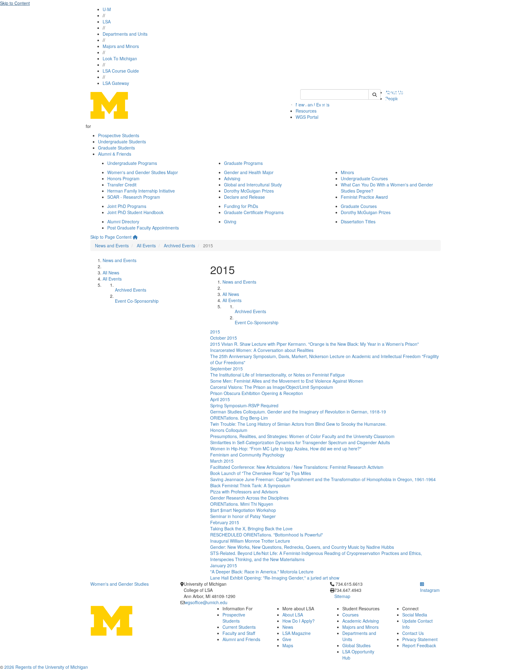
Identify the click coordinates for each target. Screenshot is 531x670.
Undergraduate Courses (364, 178)
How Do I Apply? (298, 621)
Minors (347, 172)
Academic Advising (360, 621)
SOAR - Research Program (133, 197)
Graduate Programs (243, 163)
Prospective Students (118, 135)
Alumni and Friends (241, 639)
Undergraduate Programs (132, 163)
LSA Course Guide (121, 71)
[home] (135, 237)
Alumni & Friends (114, 154)
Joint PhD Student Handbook (135, 212)
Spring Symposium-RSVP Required (244, 405)
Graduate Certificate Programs (254, 212)
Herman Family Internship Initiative (141, 191)
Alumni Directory (123, 221)
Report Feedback (419, 645)
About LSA (292, 615)
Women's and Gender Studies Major (142, 172)
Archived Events (179, 245)
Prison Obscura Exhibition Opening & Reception (256, 393)
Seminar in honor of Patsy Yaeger (243, 516)
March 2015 (222, 461)
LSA (107, 21)
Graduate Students (116, 148)
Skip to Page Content (111, 237)
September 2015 (226, 368)
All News (111, 272)
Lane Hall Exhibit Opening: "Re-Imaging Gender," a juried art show (274, 578)
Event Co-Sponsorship (137, 301)
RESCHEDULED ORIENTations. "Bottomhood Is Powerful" (266, 535)
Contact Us (413, 633)
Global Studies (356, 645)
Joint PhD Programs (126, 206)
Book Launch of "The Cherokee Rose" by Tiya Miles (260, 473)
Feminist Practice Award (364, 197)
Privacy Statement (420, 639)
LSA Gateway (116, 83)
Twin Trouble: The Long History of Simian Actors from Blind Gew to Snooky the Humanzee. (298, 424)
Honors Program (123, 178)
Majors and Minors (121, 46)
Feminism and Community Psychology (247, 455)
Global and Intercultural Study (253, 184)
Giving (230, 221)
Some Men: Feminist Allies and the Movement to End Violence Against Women (286, 381)
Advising (232, 178)
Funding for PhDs (241, 206)
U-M (107, 9)
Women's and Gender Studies (119, 584)
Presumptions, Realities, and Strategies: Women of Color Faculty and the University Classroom (302, 436)
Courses (350, 615)
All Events (146, 245)
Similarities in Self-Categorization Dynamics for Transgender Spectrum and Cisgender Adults (300, 442)
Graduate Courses (359, 206)
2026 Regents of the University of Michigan (46, 667)
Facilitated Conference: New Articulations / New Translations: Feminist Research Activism (297, 467)
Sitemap (342, 596)
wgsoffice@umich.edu (206, 602)
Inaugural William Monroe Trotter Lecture (250, 541)
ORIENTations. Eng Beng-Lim (239, 418)
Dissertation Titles (358, 221)
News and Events (112, 245)
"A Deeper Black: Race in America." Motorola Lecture (261, 571)
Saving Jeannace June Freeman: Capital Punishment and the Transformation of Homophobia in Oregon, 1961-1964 (323, 479)
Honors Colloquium (228, 430)
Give (286, 639)
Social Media (414, 615)
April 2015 (220, 399)
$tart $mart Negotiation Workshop (243, 510)
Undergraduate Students (122, 141)
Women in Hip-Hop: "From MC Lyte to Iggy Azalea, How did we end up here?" (285, 448)
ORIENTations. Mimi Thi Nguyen (241, 504)
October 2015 (223, 338)
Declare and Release (244, 197)
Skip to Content (15, 3)
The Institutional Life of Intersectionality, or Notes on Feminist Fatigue (277, 375)
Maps (287, 645)
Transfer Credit (121, 184)
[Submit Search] (374, 94)
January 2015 (223, 565)
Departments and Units (125, 34)
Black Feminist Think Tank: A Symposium (250, 485)
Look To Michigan (120, 58)
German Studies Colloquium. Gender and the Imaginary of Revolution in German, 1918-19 (298, 412)
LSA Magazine (296, 633)
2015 (215, 332)
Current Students (239, 627)
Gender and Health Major (248, 172)
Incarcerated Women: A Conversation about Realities (261, 350)
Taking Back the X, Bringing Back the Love (251, 528)
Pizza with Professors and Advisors (244, 492)
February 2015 (224, 522)
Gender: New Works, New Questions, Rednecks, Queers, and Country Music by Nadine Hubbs (302, 547)
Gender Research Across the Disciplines (249, 498)
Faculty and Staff (238, 633)
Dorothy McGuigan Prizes (249, 191)
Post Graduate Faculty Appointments (143, 228)
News (287, 627)
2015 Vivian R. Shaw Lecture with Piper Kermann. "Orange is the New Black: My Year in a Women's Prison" (314, 344)
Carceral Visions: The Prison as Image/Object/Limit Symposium (271, 387)
